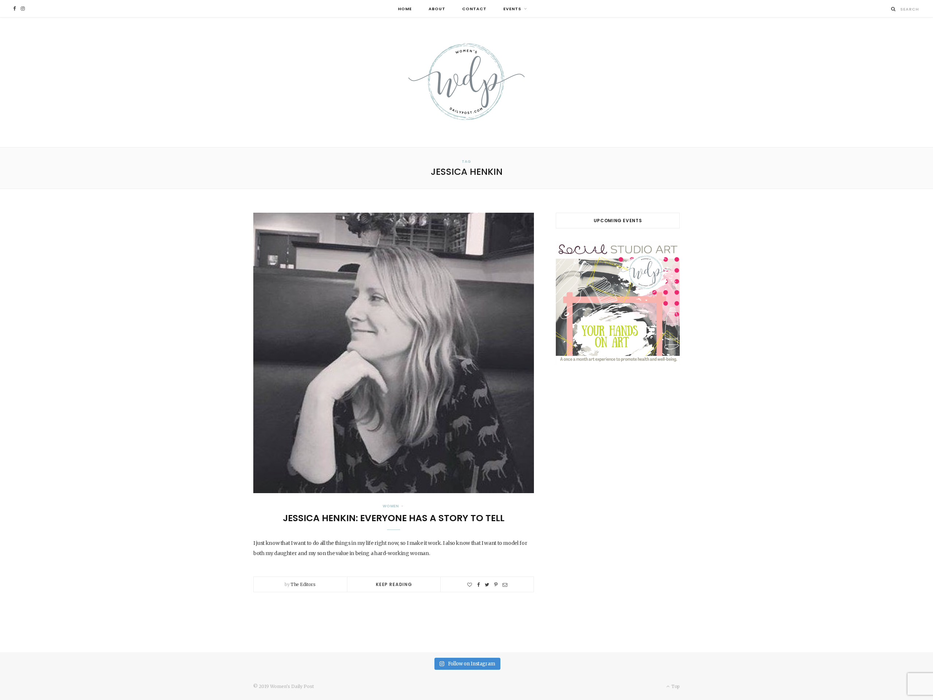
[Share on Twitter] (487, 584)
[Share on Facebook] (478, 584)
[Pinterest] (495, 584)
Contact (474, 9)
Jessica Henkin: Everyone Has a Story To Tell (393, 518)
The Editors (303, 584)
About (437, 9)
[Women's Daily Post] (466, 82)
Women (391, 506)
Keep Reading (394, 584)
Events (512, 9)
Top (675, 686)
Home (405, 9)
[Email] (505, 584)
